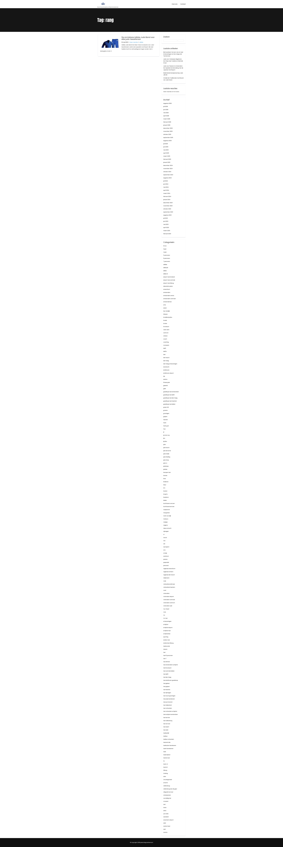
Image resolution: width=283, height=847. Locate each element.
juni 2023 (165, 221)
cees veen (166, 330)
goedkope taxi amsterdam (171, 392)
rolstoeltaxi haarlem (169, 587)
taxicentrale (166, 742)
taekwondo (166, 646)
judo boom (166, 447)
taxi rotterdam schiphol (170, 711)
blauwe (165, 314)
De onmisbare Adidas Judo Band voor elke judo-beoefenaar (138, 38)
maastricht (166, 509)
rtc (164, 615)
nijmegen (166, 531)
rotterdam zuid (167, 606)
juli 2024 (165, 181)
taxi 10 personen (168, 655)
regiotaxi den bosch (169, 575)
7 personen (166, 261)
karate (165, 475)
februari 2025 (167, 159)
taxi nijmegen (167, 693)
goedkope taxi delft (169, 395)
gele (164, 388)
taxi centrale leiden (168, 671)
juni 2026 (165, 109)
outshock (166, 556)
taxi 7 (164, 658)
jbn (164, 438)
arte (164, 305)
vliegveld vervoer (168, 792)
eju (164, 376)
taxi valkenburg (167, 720)
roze (164, 612)
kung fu (165, 494)
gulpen (165, 416)
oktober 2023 (167, 209)
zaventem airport (168, 820)
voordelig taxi (167, 798)
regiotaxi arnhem (168, 572)
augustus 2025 (167, 140)
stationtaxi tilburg (168, 643)
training (165, 773)
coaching (166, 342)
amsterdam (166, 292)
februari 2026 (167, 122)
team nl (165, 764)
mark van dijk (167, 516)
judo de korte (167, 451)
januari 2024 (166, 199)
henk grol (166, 426)
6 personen (166, 258)
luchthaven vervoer (169, 503)
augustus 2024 (167, 178)
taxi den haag (167, 677)
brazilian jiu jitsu (167, 317)
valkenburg (166, 786)
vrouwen (165, 801)
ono (164, 550)
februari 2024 (167, 196)
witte (164, 810)
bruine (165, 323)
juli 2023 (165, 218)
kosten (165, 491)
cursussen (166, 345)
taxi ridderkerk (167, 705)
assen (165, 308)
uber (164, 776)
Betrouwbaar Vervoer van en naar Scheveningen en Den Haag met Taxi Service (173, 54)
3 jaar (164, 249)
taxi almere (166, 662)
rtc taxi (165, 618)
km (164, 488)
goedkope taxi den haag (170, 398)
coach (165, 339)
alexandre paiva (168, 286)
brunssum (166, 326)
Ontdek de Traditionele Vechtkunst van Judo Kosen (173, 79)
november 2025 (168, 131)
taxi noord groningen (169, 696)
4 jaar (165, 252)
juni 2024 (165, 184)
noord (165, 537)
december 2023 (168, 203)
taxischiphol (166, 755)
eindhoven (166, 370)
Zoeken (166, 37)
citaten (165, 336)
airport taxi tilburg (168, 283)
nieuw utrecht (167, 528)
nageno (165, 525)
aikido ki (165, 274)
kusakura (166, 497)
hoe (164, 429)
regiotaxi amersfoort (169, 568)
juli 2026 (165, 106)
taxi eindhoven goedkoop (170, 680)
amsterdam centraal (169, 298)
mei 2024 (166, 187)
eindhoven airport (168, 373)
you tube (165, 814)
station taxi (166, 640)
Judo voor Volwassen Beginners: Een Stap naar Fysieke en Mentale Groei (173, 61)
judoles (165, 469)
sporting (165, 637)
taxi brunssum (167, 668)
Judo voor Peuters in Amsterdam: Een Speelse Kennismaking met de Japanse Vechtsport (173, 68)
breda (165, 320)
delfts (165, 351)
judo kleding (166, 457)
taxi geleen (166, 683)
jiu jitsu (165, 441)
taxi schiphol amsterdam (170, 714)
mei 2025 (166, 150)
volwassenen (167, 795)
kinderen (165, 482)
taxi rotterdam (167, 708)
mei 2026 (166, 113)
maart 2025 (166, 156)
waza (164, 807)
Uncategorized (167, 779)
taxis (164, 752)
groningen (166, 413)
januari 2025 (166, 162)
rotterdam (166, 593)
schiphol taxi (167, 631)
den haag (166, 361)
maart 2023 (166, 230)
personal (165, 565)
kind (164, 478)
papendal (166, 562)
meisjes (165, 522)
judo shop (166, 460)
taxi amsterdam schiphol (170, 665)
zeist (164, 823)
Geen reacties (134, 42)
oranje (165, 553)
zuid (164, 829)
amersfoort (166, 289)
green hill (166, 407)
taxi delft (165, 674)
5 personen (166, 255)
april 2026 (166, 116)
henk (164, 423)
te (164, 761)
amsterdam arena (168, 295)
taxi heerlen (166, 689)
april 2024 (166, 190)
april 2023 (166, 227)
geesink (165, 385)
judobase (166, 466)
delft (164, 348)
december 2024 (168, 165)
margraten (166, 513)
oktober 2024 (167, 172)
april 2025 (166, 153)
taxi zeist (165, 730)
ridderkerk (166, 578)
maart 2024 (166, 193)
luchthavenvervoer (168, 506)
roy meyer (166, 609)
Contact (183, 4)
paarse (165, 559)
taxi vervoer (166, 724)
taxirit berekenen (168, 748)
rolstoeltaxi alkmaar (169, 584)
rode (164, 581)
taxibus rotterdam (168, 739)
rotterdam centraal (169, 599)
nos (164, 541)
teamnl (165, 767)
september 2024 (168, 175)
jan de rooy (166, 435)
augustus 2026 (167, 103)
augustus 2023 (167, 215)
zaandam (166, 817)
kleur (164, 485)
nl (163, 534)
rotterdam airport (168, 596)
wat (164, 804)
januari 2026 (166, 125)
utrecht (165, 783)
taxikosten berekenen (169, 745)
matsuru (165, 519)
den (164, 354)
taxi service (166, 717)
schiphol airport (168, 627)
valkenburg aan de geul (170, 789)
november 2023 (167, 206)
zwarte (165, 832)
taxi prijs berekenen (169, 699)
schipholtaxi (166, 634)
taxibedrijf (166, 733)
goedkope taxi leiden (169, 404)
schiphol (165, 624)
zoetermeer (166, 826)
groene (165, 410)
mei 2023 (165, 224)
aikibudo (165, 267)
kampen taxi (167, 472)
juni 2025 (165, 147)
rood (164, 590)
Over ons (174, 4)
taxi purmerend (167, 702)
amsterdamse (167, 302)
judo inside (166, 454)
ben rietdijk (166, 311)
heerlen (165, 420)
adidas (141, 42)
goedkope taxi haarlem (170, 401)
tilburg (165, 770)
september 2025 (168, 137)
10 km (165, 246)
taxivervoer (166, 758)
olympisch (166, 547)
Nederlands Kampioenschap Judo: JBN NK (173, 74)
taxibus (165, 736)
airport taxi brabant (169, 277)
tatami (165, 649)
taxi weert (166, 727)
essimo (165, 379)
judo (164, 444)
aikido (165, 271)
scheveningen (167, 621)
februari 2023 (167, 234)
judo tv (165, 463)
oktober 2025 (167, 134)
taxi (164, 652)
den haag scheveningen (170, 364)
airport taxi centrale (169, 280)
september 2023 (168, 212)
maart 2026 (166, 119)
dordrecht (166, 367)
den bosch (166, 357)
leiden (165, 500)
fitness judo (166, 382)
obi (164, 544)
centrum (165, 333)
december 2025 (168, 128)
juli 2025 (165, 144)
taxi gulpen (166, 686)
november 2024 (168, 168)
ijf (163, 432)
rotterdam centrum (169, 603)
